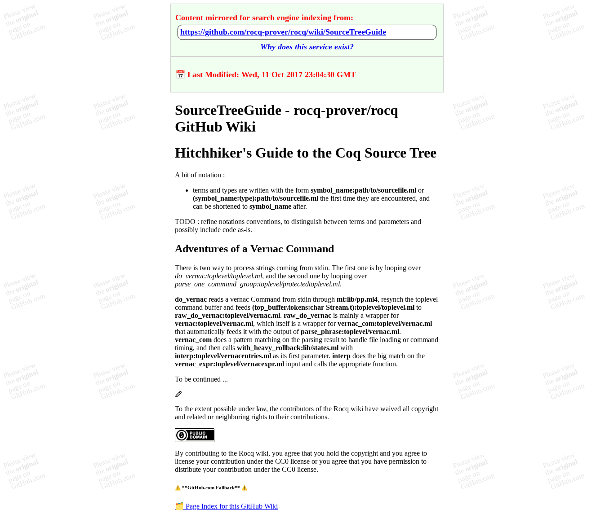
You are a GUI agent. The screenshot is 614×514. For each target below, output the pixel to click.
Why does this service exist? (307, 46)
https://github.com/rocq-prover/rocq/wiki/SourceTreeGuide (283, 31)
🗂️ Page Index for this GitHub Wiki (226, 506)
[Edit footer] (178, 395)
